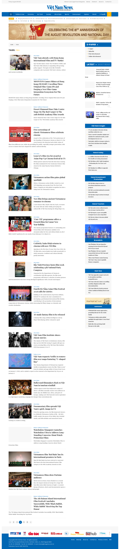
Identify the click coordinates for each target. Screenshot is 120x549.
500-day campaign (35, 21)
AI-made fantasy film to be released (49, 314)
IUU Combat (23, 21)
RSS (110, 540)
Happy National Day (49, 21)
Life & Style (57, 14)
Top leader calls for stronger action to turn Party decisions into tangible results (98, 143)
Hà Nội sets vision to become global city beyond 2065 (98, 218)
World (94, 14)
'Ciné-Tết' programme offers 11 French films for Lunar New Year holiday (47, 222)
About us (85, 540)
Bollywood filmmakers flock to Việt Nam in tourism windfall (49, 384)
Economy (31, 14)
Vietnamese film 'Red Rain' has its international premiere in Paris (48, 455)
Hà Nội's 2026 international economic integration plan (98, 191)
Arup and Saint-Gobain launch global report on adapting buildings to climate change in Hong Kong (97, 73)
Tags (17, 44)
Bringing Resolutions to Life (25, 18)
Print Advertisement (94, 54)
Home (11, 44)
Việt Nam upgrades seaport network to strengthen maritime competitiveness (98, 277)
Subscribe (91, 51)
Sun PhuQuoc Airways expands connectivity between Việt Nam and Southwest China (98, 253)
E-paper (91, 44)
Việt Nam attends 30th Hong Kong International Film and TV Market (49, 59)
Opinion (86, 14)
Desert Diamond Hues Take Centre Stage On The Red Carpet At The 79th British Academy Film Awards (49, 112)
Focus (11, 18)
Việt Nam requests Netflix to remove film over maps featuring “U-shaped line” (49, 359)
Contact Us (108, 1)
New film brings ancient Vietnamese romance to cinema (50, 200)
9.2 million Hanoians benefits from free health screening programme (98, 157)
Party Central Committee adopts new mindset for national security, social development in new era (98, 137)
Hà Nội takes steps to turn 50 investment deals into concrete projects (97, 185)
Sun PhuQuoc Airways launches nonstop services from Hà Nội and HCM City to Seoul (97, 246)
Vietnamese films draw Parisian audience (48, 476)
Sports (67, 14)
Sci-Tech (40, 14)
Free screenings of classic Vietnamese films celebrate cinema (49, 132)
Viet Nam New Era (40, 18)
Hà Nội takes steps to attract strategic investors (98, 196)
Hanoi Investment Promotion (55, 18)
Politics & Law (20, 14)
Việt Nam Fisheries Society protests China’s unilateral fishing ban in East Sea (98, 290)
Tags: (12, 50)
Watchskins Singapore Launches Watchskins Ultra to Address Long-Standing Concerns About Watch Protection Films (49, 433)
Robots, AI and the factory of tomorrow (103, 93)
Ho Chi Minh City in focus (96, 18)
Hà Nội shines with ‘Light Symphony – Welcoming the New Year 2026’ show (98, 163)
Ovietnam (94, 1)
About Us (101, 1)
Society (48, 14)
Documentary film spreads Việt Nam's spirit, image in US (47, 407)
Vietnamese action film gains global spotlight (49, 178)
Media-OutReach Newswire (41, 79)
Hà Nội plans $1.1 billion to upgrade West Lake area (98, 169)
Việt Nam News (60, 7)
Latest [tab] (90, 64)
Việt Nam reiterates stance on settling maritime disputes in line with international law (98, 284)
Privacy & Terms (103, 540)
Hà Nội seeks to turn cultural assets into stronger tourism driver (98, 209)
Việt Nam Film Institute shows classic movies (47, 336)
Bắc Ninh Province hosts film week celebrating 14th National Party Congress (49, 267)
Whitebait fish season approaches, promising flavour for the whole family (97, 312)
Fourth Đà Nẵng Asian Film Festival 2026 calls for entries (49, 290)
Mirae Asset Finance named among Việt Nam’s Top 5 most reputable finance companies (98, 260)
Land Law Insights (71, 18)
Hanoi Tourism (83, 18)
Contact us (93, 540)
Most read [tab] (104, 64)
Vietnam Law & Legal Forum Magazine (74, 1)
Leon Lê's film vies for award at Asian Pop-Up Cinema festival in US (49, 157)
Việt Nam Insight (13, 21)
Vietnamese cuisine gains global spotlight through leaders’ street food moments (98, 319)
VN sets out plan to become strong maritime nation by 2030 (97, 131)
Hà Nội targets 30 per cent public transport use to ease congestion (97, 213)
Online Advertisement (95, 56)
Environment (76, 14)
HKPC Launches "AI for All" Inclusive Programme (103, 103)
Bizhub (88, 1)
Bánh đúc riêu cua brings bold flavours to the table (96, 325)
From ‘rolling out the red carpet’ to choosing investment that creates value (103, 115)
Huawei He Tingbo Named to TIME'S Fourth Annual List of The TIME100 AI (103, 84)
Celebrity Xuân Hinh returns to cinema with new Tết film (47, 244)
